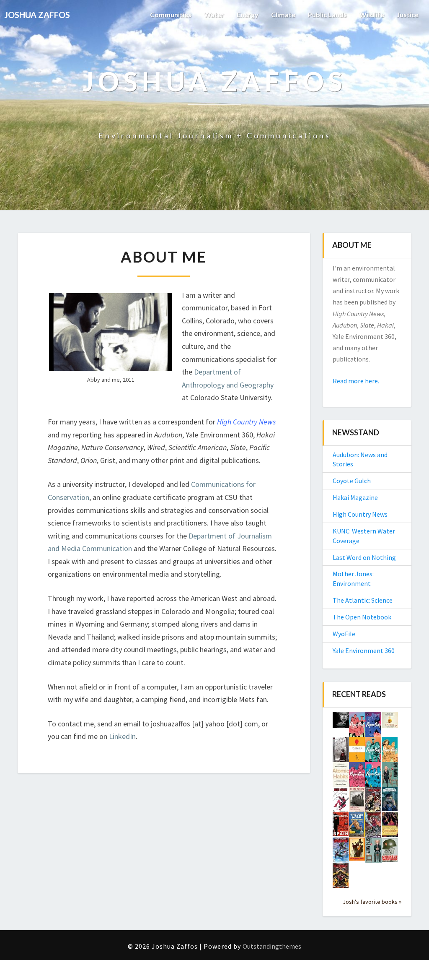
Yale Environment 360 (364, 650)
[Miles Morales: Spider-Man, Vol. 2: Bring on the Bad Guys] (341, 878)
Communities (170, 14)
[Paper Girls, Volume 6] (357, 727)
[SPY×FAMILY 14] (373, 853)
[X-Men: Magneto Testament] (341, 752)
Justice (408, 14)
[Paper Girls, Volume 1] (373, 777)
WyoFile (344, 634)
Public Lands (327, 14)
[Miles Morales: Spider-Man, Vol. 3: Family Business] (341, 852)
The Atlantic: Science (363, 600)
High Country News (246, 422)
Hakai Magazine (355, 497)
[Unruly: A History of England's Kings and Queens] (390, 722)
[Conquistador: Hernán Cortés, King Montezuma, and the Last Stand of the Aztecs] (390, 827)
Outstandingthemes (272, 946)
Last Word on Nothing (364, 557)
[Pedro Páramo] (357, 803)
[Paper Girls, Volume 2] (357, 777)
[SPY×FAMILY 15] (390, 777)
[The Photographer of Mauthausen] (390, 801)
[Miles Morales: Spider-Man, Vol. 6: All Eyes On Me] (341, 802)
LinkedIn (122, 736)
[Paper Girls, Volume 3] (390, 752)
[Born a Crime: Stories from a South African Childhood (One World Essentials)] (357, 827)
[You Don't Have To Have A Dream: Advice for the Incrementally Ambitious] (357, 752)
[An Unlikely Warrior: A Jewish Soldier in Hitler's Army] (390, 852)
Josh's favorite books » (372, 901)
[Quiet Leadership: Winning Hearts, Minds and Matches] (341, 722)
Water (214, 14)
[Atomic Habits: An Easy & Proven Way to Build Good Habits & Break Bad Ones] (341, 777)
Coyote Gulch (352, 480)
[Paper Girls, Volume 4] (373, 752)
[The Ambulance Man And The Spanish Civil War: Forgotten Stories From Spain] (341, 826)
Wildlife (371, 14)
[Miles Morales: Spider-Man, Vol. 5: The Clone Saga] (373, 802)
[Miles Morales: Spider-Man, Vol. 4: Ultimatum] (373, 827)
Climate (283, 14)
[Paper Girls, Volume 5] (373, 727)
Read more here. (356, 381)
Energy (247, 14)
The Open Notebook (362, 617)
